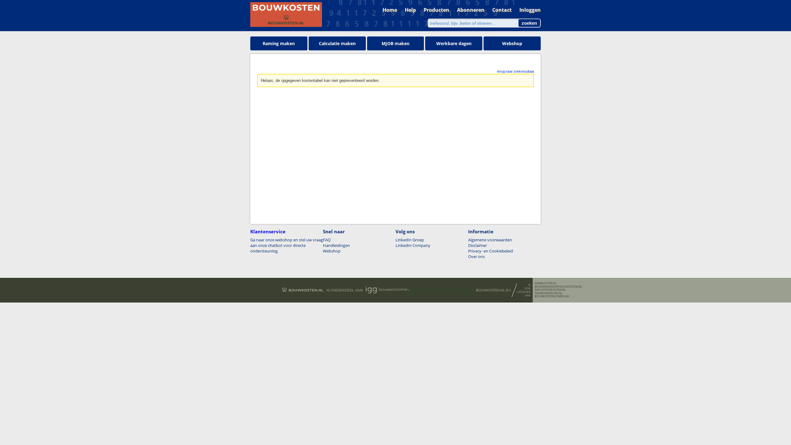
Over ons (476, 256)
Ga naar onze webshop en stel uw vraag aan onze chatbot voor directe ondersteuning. (286, 245)
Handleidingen (336, 245)
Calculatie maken (337, 43)
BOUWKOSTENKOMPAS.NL (552, 296)
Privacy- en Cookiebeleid (490, 251)
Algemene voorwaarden (490, 240)
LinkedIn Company (413, 245)
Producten (436, 9)
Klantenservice (268, 231)
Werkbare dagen (454, 43)
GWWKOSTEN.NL (546, 283)
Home (390, 9)
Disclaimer (477, 245)
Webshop (512, 43)
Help (410, 9)
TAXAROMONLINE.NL (549, 293)
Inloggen (530, 9)
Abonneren (470, 9)
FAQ (327, 240)
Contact (502, 9)
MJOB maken (395, 43)
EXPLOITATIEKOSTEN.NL (550, 290)
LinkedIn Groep (410, 240)
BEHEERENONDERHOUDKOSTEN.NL (558, 287)
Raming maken (279, 43)
